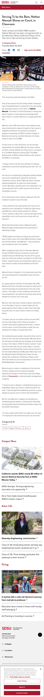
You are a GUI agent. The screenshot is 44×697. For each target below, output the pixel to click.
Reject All (22, 687)
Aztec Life (7, 506)
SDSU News (6, 7)
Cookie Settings (22, 681)
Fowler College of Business (12, 428)
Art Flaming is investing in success (17, 615)
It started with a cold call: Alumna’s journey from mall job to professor (22, 598)
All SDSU (41, 2)
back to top (40, 635)
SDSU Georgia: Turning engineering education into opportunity (18, 488)
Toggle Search (36, 2)
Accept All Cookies (22, 693)
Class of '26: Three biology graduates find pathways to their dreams (20, 556)
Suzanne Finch (10, 43)
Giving (5, 564)
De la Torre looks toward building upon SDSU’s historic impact (19, 497)
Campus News (9, 441)
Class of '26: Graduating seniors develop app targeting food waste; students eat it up (22, 546)
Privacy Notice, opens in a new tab (20, 677)
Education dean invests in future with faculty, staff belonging (22, 608)
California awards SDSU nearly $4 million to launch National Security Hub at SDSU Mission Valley (22, 476)
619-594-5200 (6, 634)
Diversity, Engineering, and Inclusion (19, 538)
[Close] (40, 669)
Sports (27, 428)
